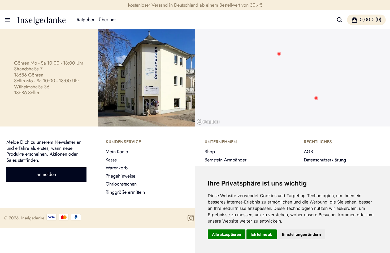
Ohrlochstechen (121, 183)
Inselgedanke (41, 20)
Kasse (111, 159)
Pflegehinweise (120, 176)
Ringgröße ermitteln (125, 192)
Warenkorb (117, 167)
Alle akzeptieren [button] (226, 234)
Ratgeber (85, 20)
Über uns (107, 20)
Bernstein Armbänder (225, 159)
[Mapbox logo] (208, 122)
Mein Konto (117, 151)
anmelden (46, 174)
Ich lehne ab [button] (261, 234)
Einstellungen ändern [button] (301, 234)
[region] (292, 78)
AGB (308, 151)
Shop (210, 151)
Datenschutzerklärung (325, 159)
